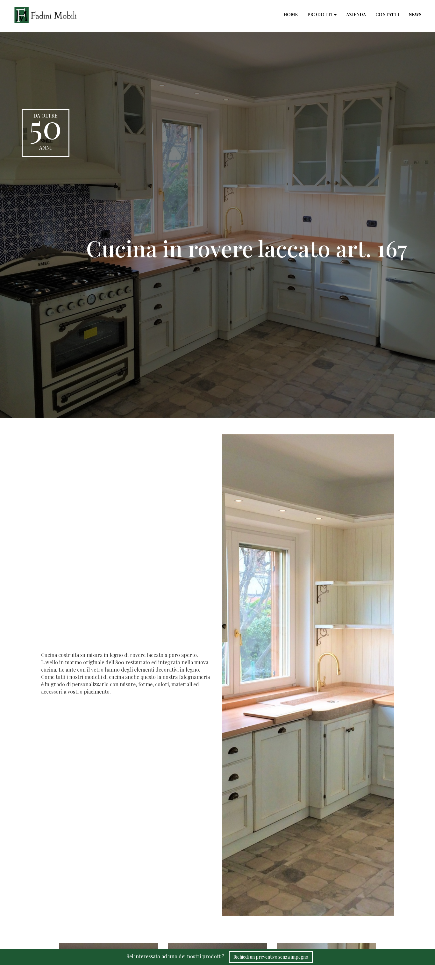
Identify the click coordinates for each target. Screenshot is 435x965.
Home (290, 14)
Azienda (356, 14)
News (415, 14)
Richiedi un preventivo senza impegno (270, 957)
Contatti (387, 14)
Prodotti (320, 14)
